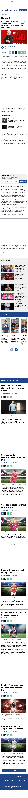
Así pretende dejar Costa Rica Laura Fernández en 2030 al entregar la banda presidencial (20, 296)
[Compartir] (24, 52)
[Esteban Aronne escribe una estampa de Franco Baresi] (13, 706)
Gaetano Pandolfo (11, 46)
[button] (23, 10)
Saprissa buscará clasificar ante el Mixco (13, 506)
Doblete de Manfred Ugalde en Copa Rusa (13, 571)
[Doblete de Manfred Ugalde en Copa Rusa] (13, 589)
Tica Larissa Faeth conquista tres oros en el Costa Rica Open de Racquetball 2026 (20, 286)
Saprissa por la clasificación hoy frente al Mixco (13, 457)
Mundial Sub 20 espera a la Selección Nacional (13, 613)
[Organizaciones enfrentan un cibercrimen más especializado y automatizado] (4, 120)
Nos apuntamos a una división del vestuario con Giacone (12, 388)
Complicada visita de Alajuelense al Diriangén (12, 727)
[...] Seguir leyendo (13, 539)
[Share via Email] (21, 52)
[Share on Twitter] (16, 52)
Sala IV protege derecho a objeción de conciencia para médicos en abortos (20, 306)
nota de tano (5, 255)
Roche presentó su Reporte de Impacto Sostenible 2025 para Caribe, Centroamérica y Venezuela (5, 340)
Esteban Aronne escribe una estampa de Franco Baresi (12, 687)
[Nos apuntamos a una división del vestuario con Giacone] (13, 407)
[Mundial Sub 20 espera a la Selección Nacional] (13, 631)
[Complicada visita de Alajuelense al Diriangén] (13, 745)
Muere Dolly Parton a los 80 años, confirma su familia (16, 127)
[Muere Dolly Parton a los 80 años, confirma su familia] (4, 127)
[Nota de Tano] (14, 37)
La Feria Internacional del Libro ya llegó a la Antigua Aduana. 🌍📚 (15, 338)
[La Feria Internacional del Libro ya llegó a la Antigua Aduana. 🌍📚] (15, 325)
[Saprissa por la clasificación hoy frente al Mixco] (13, 476)
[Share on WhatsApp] (19, 52)
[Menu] (3, 10)
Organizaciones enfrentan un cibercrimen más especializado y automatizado (16, 120)
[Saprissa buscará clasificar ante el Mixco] (13, 524)
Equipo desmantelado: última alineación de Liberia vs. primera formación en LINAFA (20, 267)
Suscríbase (21, 780)
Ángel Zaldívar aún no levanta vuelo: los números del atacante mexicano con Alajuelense (20, 277)
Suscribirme (23, 181)
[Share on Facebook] (13, 52)
